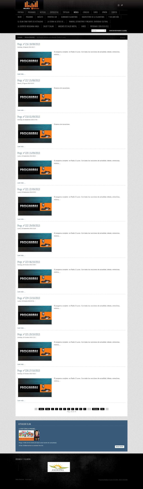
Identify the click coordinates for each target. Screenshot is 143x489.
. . (82, 471)
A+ (121, 37)
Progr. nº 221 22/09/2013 (29, 189)
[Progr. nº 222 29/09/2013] (35, 252)
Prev (47, 409)
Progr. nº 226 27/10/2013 (29, 370)
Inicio (41, 409)
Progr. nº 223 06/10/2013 (29, 261)
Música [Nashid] (29, 37)
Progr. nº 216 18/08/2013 (29, 44)
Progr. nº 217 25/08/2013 (29, 80)
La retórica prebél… (28, 429)
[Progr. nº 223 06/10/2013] (35, 288)
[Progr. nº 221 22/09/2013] (35, 215)
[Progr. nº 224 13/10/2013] (35, 324)
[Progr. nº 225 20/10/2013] (35, 361)
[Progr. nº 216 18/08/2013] (35, 70)
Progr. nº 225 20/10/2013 (29, 334)
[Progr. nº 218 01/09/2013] (35, 143)
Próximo (95, 409)
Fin (102, 409)
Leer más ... (21, 74)
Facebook (118, 5)
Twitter (122, 5)
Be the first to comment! (32, 445)
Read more (119, 446)
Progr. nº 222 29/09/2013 (29, 225)
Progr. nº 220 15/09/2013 (29, 153)
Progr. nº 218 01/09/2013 (29, 116)
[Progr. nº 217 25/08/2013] (35, 107)
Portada (20, 37)
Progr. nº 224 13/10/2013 (29, 298)
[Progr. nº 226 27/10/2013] (35, 397)
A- (124, 37)
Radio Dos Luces (29, 5)
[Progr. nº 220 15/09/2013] (35, 179)
